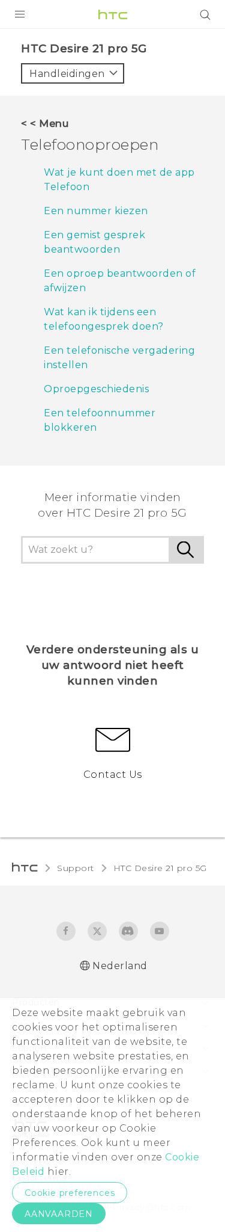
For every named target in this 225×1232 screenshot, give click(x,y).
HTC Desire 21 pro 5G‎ (160, 868)
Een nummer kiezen (96, 211)
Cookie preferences (70, 1192)
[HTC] (112, 14)
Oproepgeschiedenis (96, 389)
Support (75, 868)
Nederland (120, 966)
